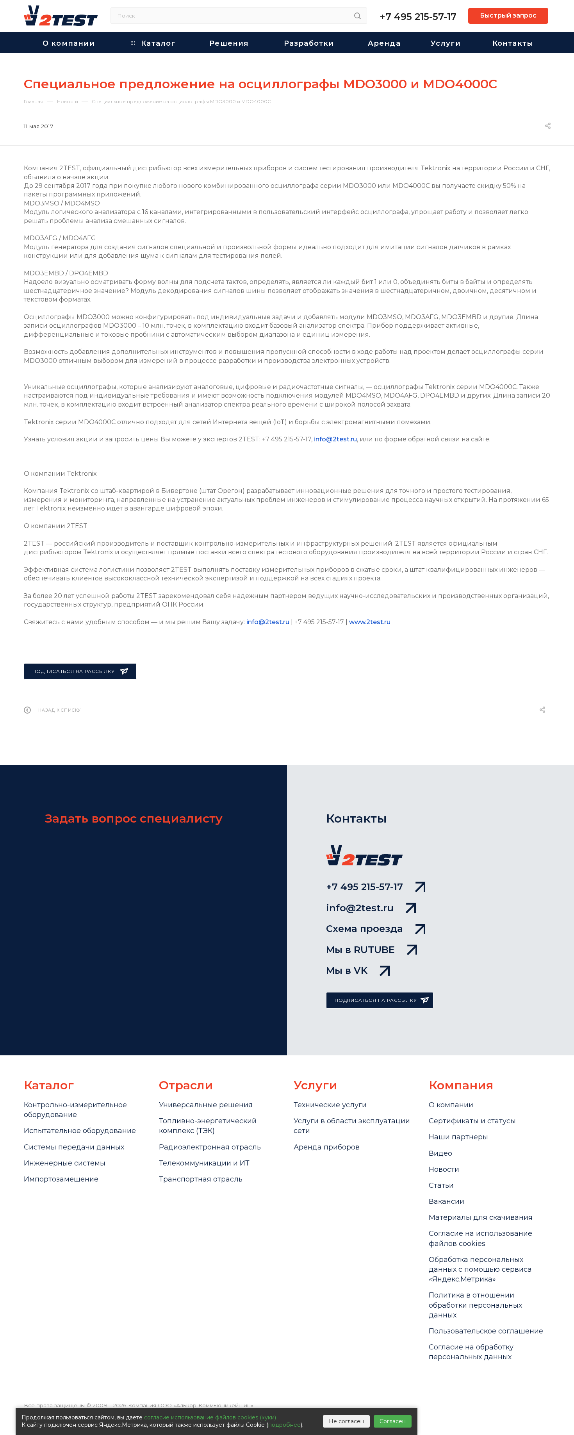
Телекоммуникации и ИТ (204, 1163)
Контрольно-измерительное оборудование (75, 1110)
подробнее (284, 1424)
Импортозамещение (61, 1179)
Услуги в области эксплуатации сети (352, 1126)
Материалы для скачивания (481, 1217)
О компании (451, 1105)
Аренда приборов (327, 1147)
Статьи (441, 1185)
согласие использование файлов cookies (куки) (210, 1417)
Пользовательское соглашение (486, 1331)
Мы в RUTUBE (360, 949)
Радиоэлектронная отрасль (210, 1147)
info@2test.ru (335, 439)
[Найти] (357, 15)
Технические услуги (330, 1105)
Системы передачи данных (74, 1147)
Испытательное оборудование (80, 1130)
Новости (444, 1169)
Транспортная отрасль (200, 1179)
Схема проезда (364, 928)
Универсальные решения (206, 1105)
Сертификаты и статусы (472, 1121)
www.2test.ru (369, 622)
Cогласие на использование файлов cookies (480, 1238)
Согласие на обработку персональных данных (471, 1352)
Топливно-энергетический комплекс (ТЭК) (208, 1126)
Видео (440, 1153)
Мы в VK (346, 970)
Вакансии (446, 1201)
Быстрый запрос (508, 15)
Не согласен (346, 1421)
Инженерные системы (64, 1163)
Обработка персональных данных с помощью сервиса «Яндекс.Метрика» (480, 1269)
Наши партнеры (458, 1137)
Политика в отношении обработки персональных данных (475, 1305)
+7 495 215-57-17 (418, 16)
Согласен (393, 1421)
